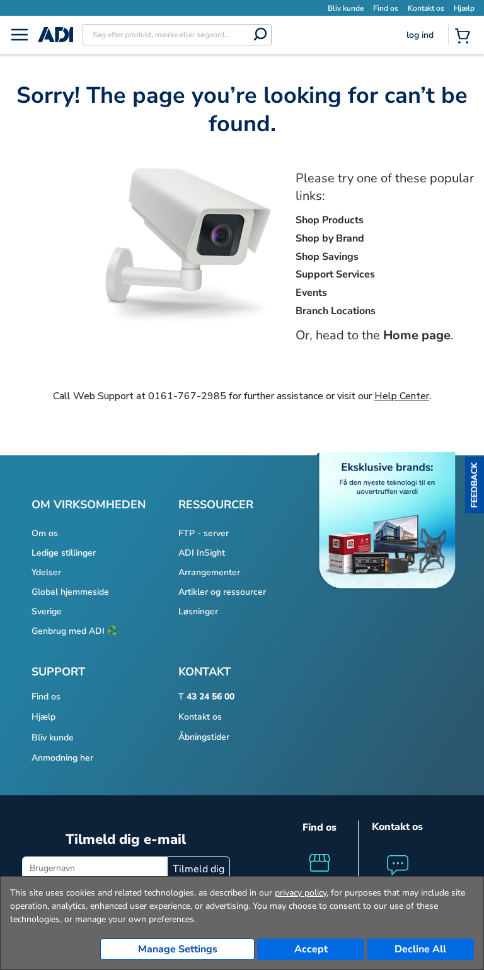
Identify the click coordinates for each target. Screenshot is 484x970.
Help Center (401, 396)
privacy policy (300, 893)
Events (311, 293)
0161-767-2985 (187, 396)
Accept (311, 949)
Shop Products (330, 220)
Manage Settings (177, 949)
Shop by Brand (330, 238)
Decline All (420, 949)
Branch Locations (336, 311)
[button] (474, 485)
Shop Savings (327, 257)
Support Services (335, 274)
